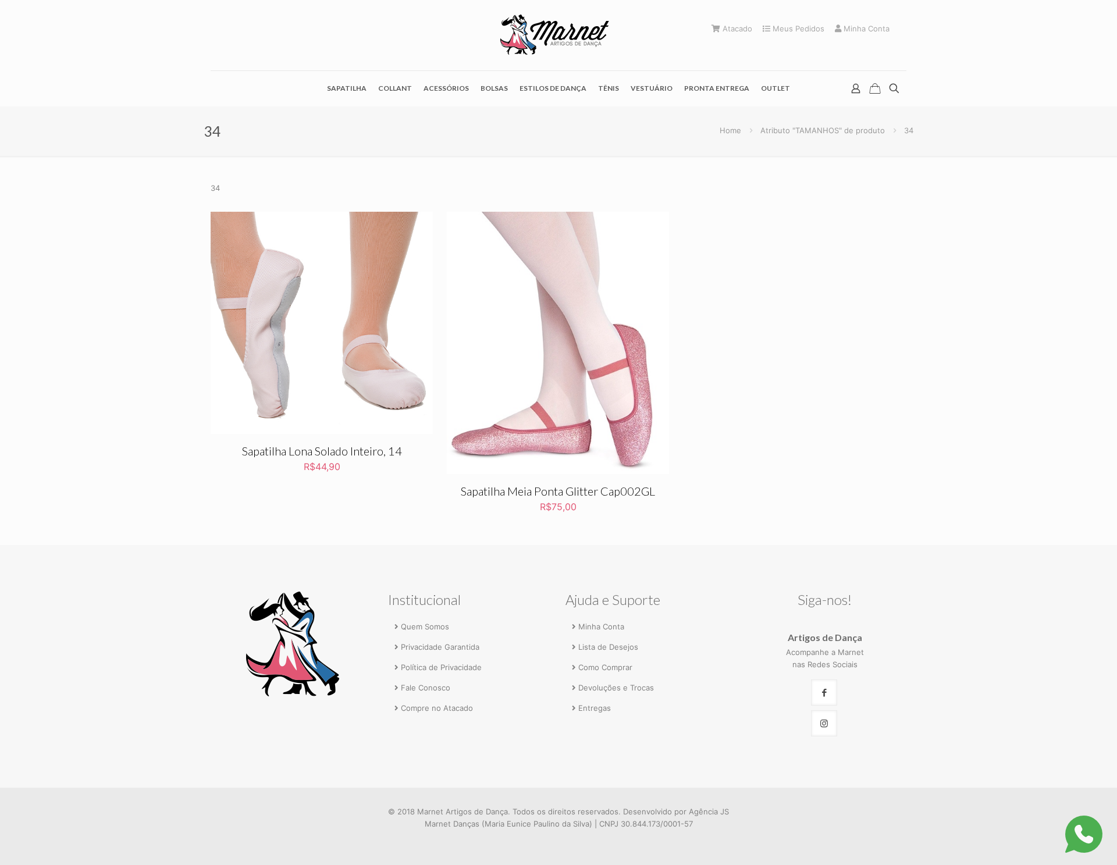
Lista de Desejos (608, 647)
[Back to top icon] (1060, 840)
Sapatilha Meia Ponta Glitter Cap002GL (558, 491)
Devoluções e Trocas (616, 687)
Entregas (594, 708)
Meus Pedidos (797, 29)
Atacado (736, 29)
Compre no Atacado (437, 708)
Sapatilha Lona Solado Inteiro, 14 (322, 451)
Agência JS (709, 811)
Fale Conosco (425, 687)
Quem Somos (425, 626)
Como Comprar (605, 667)
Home (730, 130)
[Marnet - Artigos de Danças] (558, 35)
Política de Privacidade (441, 667)
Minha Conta (865, 29)
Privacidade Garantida (440, 647)
